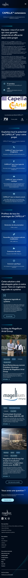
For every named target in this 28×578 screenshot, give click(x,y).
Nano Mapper (4, 540)
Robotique (6, 452)
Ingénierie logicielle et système (8, 532)
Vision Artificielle (5, 528)
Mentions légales (5, 572)
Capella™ (3, 547)
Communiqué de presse (14, 407)
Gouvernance (7, 359)
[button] (25, 4)
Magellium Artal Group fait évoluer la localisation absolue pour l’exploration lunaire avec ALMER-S (13, 462)
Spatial (5, 407)
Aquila (2, 538)
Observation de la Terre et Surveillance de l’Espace (12, 526)
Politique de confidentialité (7, 574)
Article (13, 359)
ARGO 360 (3, 545)
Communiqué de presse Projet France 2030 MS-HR (13, 415)
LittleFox (3, 542)
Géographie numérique (6, 530)
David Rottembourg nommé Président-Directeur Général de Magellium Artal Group (14, 368)
